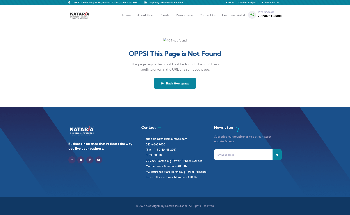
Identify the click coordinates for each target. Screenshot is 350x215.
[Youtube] (98, 159)
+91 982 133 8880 (270, 16)
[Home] (79, 15)
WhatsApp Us (266, 11)
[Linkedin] (89, 159)
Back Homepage (177, 83)
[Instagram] (71, 159)
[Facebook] (80, 159)
